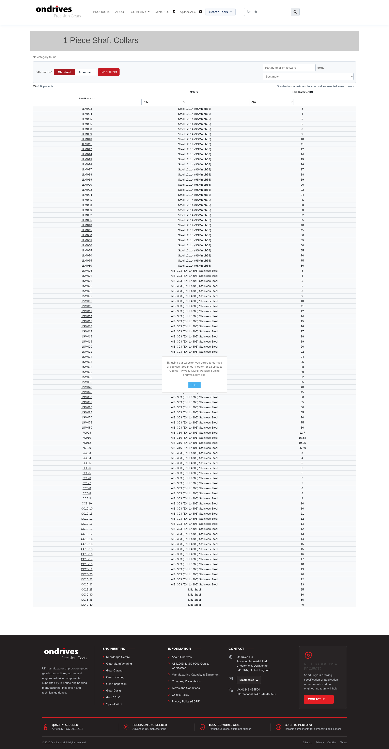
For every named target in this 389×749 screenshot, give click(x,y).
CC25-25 (87, 589)
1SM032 (86, 377)
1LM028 (86, 204)
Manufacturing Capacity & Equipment (195, 674)
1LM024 (86, 194)
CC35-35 (87, 599)
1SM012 (86, 311)
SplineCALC (188, 12)
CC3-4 (87, 458)
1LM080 (86, 265)
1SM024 (86, 356)
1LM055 (86, 240)
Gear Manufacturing (119, 663)
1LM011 (87, 144)
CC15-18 (87, 564)
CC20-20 (87, 574)
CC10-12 (87, 518)
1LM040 (86, 225)
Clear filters (108, 72)
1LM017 (86, 169)
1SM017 (86, 331)
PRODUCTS (101, 12)
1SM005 (86, 280)
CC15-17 (87, 559)
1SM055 (86, 402)
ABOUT (120, 12)
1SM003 (86, 270)
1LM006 (86, 124)
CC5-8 (87, 488)
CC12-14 (87, 538)
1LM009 (86, 134)
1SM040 (86, 387)
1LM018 (86, 174)
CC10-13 (87, 523)
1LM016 (86, 164)
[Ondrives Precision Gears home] (65, 653)
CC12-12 (87, 528)
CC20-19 (87, 569)
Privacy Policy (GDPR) (186, 701)
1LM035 (86, 220)
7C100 (86, 447)
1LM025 (86, 199)
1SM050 (86, 397)
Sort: (320, 67)
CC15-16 (87, 554)
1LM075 (86, 260)
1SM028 (86, 366)
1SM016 (86, 326)
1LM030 (86, 210)
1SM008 (86, 291)
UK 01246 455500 (248, 689)
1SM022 (86, 351)
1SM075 (86, 422)
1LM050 (86, 235)
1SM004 (86, 275)
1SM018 (86, 336)
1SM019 (86, 341)
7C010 (86, 437)
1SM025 (86, 361)
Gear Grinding (115, 677)
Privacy (320, 742)
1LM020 (86, 184)
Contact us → (319, 699)
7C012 (86, 442)
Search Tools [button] (218, 12)
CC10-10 (87, 508)
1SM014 (86, 316)
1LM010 (86, 139)
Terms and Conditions (186, 687)
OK (194, 385)
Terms (343, 742)
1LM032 (86, 215)
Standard (64, 72)
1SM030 (86, 371)
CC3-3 (87, 452)
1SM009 (86, 296)
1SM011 (86, 306)
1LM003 (86, 108)
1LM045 (86, 230)
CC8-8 (87, 493)
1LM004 (86, 113)
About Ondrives (182, 657)
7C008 (86, 432)
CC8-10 (87, 503)
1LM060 (86, 245)
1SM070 (86, 417)
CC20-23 (87, 584)
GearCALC (162, 12)
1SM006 (86, 285)
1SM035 (86, 382)
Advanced (86, 72)
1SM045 (86, 392)
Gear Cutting (114, 670)
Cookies (332, 742)
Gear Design (114, 690)
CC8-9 (87, 498)
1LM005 (86, 118)
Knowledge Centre (118, 657)
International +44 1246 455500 (256, 694)
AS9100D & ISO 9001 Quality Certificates (190, 665)
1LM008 (86, 129)
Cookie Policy (180, 694)
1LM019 (86, 179)
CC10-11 (86, 513)
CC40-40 (87, 604)
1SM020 (86, 346)
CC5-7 (87, 483)
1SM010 (86, 301)
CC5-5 (87, 473)
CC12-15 (87, 544)
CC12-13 (87, 533)
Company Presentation (186, 681)
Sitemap (307, 742)
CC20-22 (87, 579)
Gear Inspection (116, 683)
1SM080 (86, 427)
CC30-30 (87, 594)
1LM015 (86, 159)
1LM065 (86, 250)
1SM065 (86, 412)
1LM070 (86, 255)
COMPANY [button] (139, 12)
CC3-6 (87, 468)
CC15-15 (87, 549)
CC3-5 (87, 463)
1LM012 (86, 149)
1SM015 (86, 321)
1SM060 (86, 407)
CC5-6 (87, 478)
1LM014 (86, 154)
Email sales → (248, 679)
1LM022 (86, 189)
